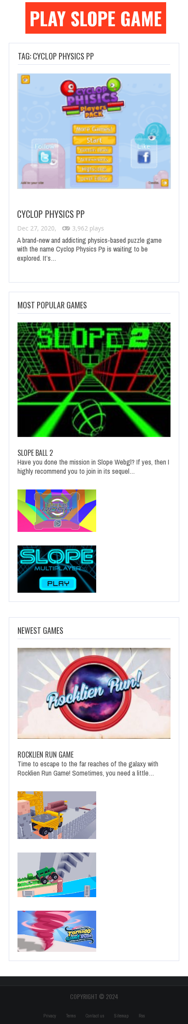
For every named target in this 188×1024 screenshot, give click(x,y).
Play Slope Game (96, 17)
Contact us (95, 1016)
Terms (71, 1016)
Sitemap (121, 1016)
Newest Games (40, 630)
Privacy (49, 1016)
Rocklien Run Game (45, 754)
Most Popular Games (52, 305)
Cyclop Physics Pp (51, 213)
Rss (142, 1016)
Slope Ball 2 (35, 452)
